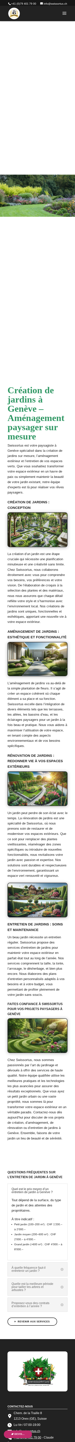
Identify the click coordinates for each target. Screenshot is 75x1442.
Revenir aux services (34, 1321)
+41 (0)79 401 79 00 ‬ (24, 3)
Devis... (19, 1434)
